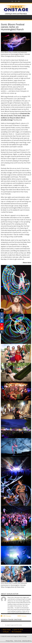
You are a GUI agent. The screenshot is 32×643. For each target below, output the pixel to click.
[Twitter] (18, 1)
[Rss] (12, 1)
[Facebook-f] (15, 1)
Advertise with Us (26, 641)
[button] (16, 17)
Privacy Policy (9, 641)
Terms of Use (17, 641)
